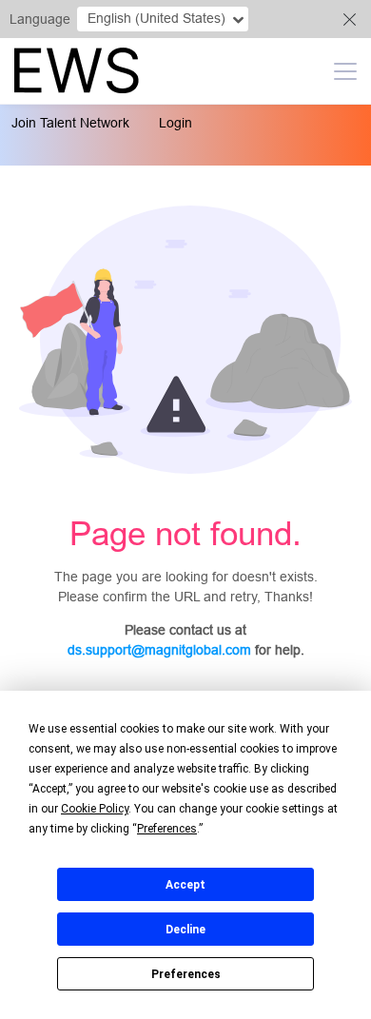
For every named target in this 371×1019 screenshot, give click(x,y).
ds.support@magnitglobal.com (159, 649)
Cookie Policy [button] (94, 808)
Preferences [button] (167, 828)
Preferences (186, 974)
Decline (185, 929)
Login (175, 122)
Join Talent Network (70, 122)
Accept (185, 885)
